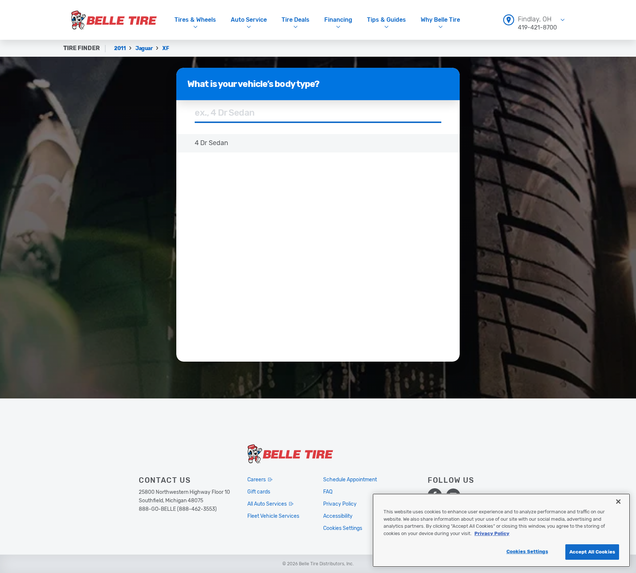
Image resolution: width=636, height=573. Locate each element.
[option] (318, 143)
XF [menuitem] (165, 48)
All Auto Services (267, 504)
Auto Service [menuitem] (249, 19)
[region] (501, 530)
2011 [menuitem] (120, 48)
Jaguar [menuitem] (144, 48)
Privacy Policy (491, 533)
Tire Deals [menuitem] (296, 19)
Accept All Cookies (592, 552)
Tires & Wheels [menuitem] (195, 19)
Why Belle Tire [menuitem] (440, 19)
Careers (256, 480)
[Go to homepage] (114, 19)
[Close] (618, 501)
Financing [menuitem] (338, 19)
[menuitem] (534, 19)
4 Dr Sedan (211, 143)
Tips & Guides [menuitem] (386, 19)
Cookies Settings (527, 551)
